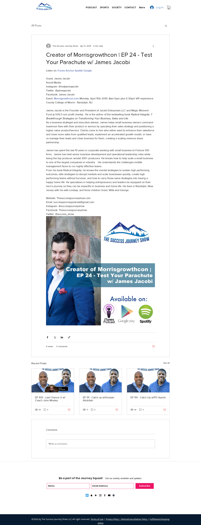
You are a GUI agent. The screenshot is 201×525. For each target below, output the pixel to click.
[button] (169, 7)
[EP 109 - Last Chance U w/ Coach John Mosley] (52, 380)
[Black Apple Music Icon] (91, 495)
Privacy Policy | (113, 519)
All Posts (36, 25)
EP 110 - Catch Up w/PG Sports (148, 397)
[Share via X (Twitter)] (54, 337)
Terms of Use (97, 519)
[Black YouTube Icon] (109, 495)
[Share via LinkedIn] (61, 337)
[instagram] (100, 495)
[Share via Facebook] (47, 337)
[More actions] (153, 46)
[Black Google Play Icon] (95, 495)
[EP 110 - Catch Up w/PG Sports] (148, 380)
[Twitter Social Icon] (87, 495)
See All (166, 363)
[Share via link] (69, 337)
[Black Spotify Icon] (113, 495)
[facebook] (104, 495)
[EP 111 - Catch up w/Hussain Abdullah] (100, 380)
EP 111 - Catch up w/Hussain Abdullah (98, 399)
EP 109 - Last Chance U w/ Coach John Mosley (50, 399)
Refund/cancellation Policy (134, 519)
